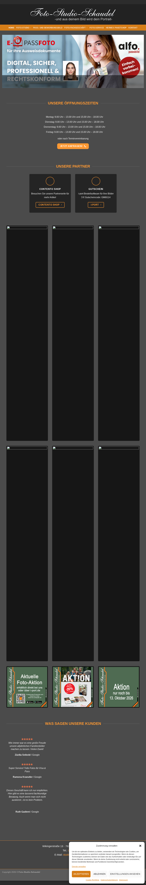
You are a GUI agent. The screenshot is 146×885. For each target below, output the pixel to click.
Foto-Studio (22, 28)
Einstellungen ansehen (125, 874)
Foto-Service (97, 28)
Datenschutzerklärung (109, 880)
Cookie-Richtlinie (92, 880)
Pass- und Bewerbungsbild (47, 28)
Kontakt (132, 28)
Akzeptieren (81, 874)
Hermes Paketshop (116, 28)
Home (11, 28)
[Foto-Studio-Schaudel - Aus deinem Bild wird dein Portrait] (73, 14)
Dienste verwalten (79, 867)
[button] (140, 845)
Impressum (123, 880)
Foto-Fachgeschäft (75, 28)
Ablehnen (100, 874)
